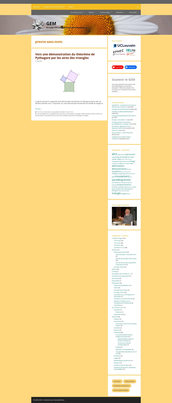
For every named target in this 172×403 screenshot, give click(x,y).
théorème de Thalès (123, 190)
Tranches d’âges (105, 12)
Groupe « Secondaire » (119, 120)
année (122, 154)
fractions (128, 171)
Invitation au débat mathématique (122, 111)
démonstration (86, 113)
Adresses (36, 7)
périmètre (115, 187)
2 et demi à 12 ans (119, 247)
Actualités (117, 310)
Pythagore (66, 115)
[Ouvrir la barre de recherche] (138, 7)
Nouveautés (133, 12)
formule (123, 171)
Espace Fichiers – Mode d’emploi (121, 133)
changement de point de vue (58, 113)
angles (119, 154)
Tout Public (117, 305)
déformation (118, 165)
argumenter (130, 154)
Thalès (122, 189)
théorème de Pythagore (76, 115)
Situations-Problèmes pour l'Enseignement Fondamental (122, 302)
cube (120, 163)
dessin (127, 163)
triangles (85, 115)
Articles (116, 288)
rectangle (121, 187)
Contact (114, 271)
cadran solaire (116, 159)
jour (113, 177)
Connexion (117, 381)
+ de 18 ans (117, 240)
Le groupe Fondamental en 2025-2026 (123, 116)
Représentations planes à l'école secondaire (125, 340)
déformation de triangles (74, 113)
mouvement (47, 115)
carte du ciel (128, 159)
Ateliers (114, 269)
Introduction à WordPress (121, 386)
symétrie (118, 189)
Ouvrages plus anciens (121, 290)
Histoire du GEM (119, 314)
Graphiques (122, 173)
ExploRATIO (116, 171)
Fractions (116, 330)
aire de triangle (41, 113)
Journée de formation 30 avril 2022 (126, 258)
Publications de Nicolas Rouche (123, 299)
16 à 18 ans (117, 245)
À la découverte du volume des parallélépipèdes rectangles (121, 123)
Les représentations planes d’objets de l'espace (124, 335)
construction (115, 163)
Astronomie (117, 321)
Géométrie (47, 112)
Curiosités (117, 328)
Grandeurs (117, 356)
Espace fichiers (129, 381)
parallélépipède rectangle (119, 182)
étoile (128, 193)
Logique (116, 358)
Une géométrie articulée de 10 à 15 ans (62, 112)
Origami (118, 347)
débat (131, 163)
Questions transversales (121, 365)
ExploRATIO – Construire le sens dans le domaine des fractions (124, 106)
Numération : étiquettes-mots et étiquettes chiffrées (121, 127)
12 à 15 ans (40, 112)
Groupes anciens (119, 267)
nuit (131, 177)
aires (47, 113)
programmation (124, 184)
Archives (114, 250)
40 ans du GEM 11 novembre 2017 (126, 254)
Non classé (115, 278)
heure (133, 173)
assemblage (115, 157)
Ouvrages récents (119, 292)
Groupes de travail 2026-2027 (54, 7)
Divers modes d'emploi (121, 390)
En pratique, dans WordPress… (121, 274)
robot (126, 187)
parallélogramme (121, 179)
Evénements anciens (120, 252)
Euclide (93, 113)
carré (123, 159)
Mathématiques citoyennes (122, 360)
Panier (71, 7)
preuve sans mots (57, 115)
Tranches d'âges (117, 238)
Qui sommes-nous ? (77, 12)
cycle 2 (124, 163)
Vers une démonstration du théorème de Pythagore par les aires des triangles (65, 56)
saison (129, 187)
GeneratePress (59, 400)
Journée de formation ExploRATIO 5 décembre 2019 (126, 263)
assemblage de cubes (127, 157)
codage (132, 161)
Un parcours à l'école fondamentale (124, 344)
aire (114, 154)
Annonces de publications (121, 285)
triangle (116, 193)
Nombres (116, 363)
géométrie (128, 173)
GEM (51, 23)
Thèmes (91, 12)
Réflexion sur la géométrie (124, 349)
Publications (119, 12)
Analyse (116, 319)
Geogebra (115, 173)
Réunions (119, 312)
